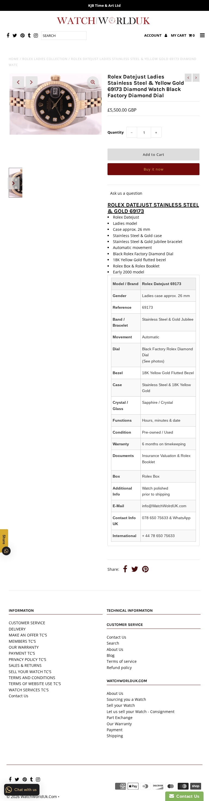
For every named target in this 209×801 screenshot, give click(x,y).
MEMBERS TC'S (22, 641)
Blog (111, 655)
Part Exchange (120, 717)
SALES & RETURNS (25, 665)
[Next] (32, 82)
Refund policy (119, 667)
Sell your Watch (121, 705)
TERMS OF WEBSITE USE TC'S (35, 683)
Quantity (115, 132)
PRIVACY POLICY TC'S (27, 659)
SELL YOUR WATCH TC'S (30, 671)
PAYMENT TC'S (22, 653)
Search (113, 643)
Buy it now (154, 169)
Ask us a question (126, 193)
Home (14, 59)
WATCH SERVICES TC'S (29, 689)
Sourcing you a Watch (126, 699)
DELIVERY (17, 629)
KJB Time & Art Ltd (104, 5)
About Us (115, 649)
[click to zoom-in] (93, 82)
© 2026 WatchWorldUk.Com (32, 796)
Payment (114, 729)
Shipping (115, 735)
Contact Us (18, 695)
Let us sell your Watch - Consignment (140, 711)
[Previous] (18, 82)
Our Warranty (119, 723)
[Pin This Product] (145, 569)
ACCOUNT (153, 35)
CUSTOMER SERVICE (27, 622)
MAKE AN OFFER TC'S (28, 635)
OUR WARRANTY (24, 647)
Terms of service (122, 661)
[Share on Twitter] (134, 569)
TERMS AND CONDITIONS (32, 677)
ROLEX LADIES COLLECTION (44, 59)
